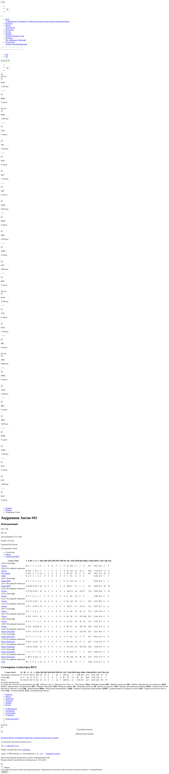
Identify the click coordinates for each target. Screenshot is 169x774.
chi (7, 57)
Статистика (10, 42)
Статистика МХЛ (12, 556)
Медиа (8, 26)
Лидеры (9, 44)
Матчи (8, 554)
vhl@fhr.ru (26, 750)
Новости (9, 23)
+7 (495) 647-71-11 (12, 746)
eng (7, 55)
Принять (5, 772)
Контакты (65, 21)
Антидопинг (49, 21)
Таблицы (9, 38)
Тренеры (15, 36)
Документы (21, 21)
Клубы (8, 32)
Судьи (21, 36)
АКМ (3, 576)
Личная (15, 44)
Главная (9, 508)
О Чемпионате (11, 21)
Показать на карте (53, 754)
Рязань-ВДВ (6, 581)
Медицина (40, 21)
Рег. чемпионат (11, 40)
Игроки (8, 34)
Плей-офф (22, 40)
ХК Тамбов (5, 573)
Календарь (10, 30)
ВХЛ (7, 19)
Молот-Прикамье (8, 632)
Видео (12, 28)
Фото (8, 28)
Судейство (31, 21)
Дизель (4, 566)
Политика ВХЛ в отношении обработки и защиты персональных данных (30, 738)
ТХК (3, 662)
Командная (23, 44)
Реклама (58, 21)
